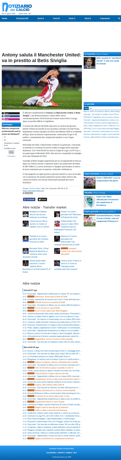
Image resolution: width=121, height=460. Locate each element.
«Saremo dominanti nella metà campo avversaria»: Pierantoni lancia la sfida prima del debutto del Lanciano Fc (73, 314)
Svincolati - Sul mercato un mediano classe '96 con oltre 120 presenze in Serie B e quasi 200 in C (68, 342)
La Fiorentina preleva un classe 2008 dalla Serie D (48, 356)
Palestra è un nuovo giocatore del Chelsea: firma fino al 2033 (39, 239)
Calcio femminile (91, 174)
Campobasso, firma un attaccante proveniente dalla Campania (57, 379)
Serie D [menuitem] (87, 18)
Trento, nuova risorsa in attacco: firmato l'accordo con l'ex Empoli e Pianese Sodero (62, 371)
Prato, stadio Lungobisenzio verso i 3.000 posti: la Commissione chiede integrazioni (62, 328)
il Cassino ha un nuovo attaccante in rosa (48, 396)
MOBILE (69, 453)
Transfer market (34, 188)
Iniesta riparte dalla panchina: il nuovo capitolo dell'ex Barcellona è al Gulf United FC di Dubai (36, 266)
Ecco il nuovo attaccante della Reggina (47, 311)
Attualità (88, 193)
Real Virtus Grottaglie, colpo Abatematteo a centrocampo (51, 419)
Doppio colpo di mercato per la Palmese (48, 407)
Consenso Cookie (55, 449)
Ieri (91, 108)
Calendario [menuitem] (105, 18)
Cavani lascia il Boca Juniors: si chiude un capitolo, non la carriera (39, 224)
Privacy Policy (68, 449)
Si (5, 137)
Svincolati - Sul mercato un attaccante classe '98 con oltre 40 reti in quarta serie (60, 354)
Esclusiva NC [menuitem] (22, 18)
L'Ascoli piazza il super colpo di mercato (48, 373)
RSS (75, 453)
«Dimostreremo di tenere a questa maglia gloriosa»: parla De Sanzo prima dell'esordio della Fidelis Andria (71, 336)
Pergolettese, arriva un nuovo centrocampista (50, 339)
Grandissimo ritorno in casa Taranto (46, 402)
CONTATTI (61, 453)
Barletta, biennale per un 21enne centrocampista (51, 390)
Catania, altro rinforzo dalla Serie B (46, 385)
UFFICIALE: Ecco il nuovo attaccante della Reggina (101, 128)
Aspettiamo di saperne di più (11, 144)
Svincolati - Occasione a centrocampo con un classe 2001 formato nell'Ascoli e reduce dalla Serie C (69, 319)
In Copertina (89, 54)
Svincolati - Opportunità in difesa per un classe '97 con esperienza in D (56, 294)
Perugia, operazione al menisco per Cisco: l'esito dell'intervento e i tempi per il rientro (62, 299)
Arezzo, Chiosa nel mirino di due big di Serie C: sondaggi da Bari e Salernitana (60, 351)
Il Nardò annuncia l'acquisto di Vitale (46, 302)
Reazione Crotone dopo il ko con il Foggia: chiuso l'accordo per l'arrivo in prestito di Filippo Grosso (68, 422)
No (5, 140)
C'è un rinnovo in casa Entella (44, 308)
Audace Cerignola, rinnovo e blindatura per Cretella (53, 362)
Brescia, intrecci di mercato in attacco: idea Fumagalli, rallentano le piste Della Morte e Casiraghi (67, 333)
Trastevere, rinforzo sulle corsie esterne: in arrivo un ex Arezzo (53, 413)
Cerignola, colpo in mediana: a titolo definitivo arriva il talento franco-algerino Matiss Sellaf (65, 427)
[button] (11, 152)
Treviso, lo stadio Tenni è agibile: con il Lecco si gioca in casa (53, 316)
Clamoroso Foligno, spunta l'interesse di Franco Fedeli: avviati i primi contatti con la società (65, 405)
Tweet (43, 199)
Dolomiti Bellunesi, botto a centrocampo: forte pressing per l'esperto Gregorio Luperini (63, 393)
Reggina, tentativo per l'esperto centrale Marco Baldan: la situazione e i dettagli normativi (64, 430)
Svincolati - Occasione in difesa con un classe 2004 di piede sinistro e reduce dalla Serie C (65, 305)
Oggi (86, 108)
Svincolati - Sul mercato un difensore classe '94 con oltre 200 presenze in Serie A (61, 424)
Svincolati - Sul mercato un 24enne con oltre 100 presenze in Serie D (56, 388)
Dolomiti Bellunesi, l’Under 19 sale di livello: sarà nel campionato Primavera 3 (108, 218)
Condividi (30, 199)
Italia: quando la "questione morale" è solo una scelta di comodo (108, 61)
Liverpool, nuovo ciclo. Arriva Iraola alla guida (71, 251)
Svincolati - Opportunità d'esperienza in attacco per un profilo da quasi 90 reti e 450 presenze (66, 399)
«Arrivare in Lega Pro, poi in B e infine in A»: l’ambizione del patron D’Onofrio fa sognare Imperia (67, 416)
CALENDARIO (51, 453)
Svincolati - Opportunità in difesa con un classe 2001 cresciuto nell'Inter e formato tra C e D (65, 376)
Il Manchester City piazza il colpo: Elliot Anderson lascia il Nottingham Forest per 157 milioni (66, 226)
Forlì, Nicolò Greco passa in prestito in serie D (50, 368)
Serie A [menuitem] (41, 18)
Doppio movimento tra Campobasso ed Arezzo (51, 438)
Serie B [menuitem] (56, 18)
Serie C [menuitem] (72, 18)
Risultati (11, 156)
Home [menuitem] (4, 18)
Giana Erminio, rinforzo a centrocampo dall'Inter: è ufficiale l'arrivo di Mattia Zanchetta (63, 433)
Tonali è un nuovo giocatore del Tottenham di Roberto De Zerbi (71, 214)
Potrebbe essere (9, 148)
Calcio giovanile (91, 212)
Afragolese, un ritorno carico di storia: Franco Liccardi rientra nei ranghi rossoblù (60, 359)
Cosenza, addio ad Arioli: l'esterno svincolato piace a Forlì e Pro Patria (56, 322)
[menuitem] (119, 18)
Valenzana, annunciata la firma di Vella (47, 297)
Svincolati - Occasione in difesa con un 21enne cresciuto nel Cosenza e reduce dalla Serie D (66, 365)
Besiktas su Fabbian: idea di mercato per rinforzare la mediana (38, 214)
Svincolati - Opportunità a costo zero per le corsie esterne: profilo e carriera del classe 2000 (65, 436)
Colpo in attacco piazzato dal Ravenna (47, 410)
